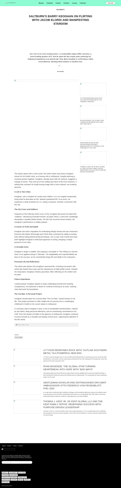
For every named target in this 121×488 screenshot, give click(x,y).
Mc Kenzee (60, 71)
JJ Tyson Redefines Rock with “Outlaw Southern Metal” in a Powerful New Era (91, 100)
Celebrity (60, 9)
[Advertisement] (60, 39)
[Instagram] (4, 467)
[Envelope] (8, 467)
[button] (117, 3)
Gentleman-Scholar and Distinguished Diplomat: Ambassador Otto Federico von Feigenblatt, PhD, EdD (75, 385)
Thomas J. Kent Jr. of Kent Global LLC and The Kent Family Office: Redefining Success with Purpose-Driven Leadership (73, 404)
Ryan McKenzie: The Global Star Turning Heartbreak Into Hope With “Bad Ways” (92, 122)
